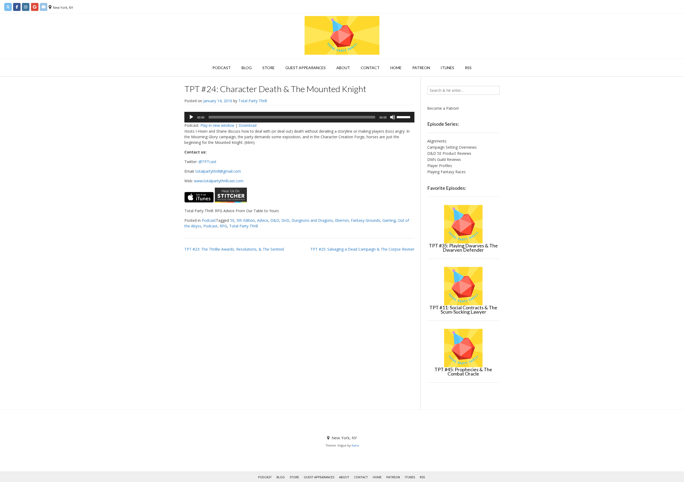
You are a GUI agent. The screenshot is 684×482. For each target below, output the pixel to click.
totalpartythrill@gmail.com (218, 171)
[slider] (404, 116)
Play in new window (217, 125)
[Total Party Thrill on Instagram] (25, 7)
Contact (370, 67)
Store (268, 67)
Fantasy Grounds (365, 220)
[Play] (191, 117)
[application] (299, 117)
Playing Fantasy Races (446, 171)
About (343, 67)
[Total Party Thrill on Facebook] (17, 7)
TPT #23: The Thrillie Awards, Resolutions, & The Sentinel (234, 249)
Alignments (436, 141)
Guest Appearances (305, 67)
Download (247, 125)
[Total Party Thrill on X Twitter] (8, 7)
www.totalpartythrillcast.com (218, 180)
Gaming (389, 220)
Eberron (342, 220)
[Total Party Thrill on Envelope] (43, 7)
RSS (468, 67)
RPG (223, 225)
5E (232, 220)
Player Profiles (439, 165)
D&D (274, 220)
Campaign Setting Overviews (452, 147)
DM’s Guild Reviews (444, 159)
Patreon (421, 67)
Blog (247, 67)
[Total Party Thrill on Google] (34, 7)
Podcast (221, 67)
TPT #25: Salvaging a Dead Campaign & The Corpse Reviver (362, 249)
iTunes (447, 67)
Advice (262, 220)
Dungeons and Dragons (312, 220)
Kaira (355, 445)
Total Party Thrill (252, 100)
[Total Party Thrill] (342, 35)
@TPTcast (207, 161)
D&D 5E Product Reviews (449, 153)
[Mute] (392, 117)
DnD (285, 220)
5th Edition (245, 220)
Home (396, 67)
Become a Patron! (443, 108)
